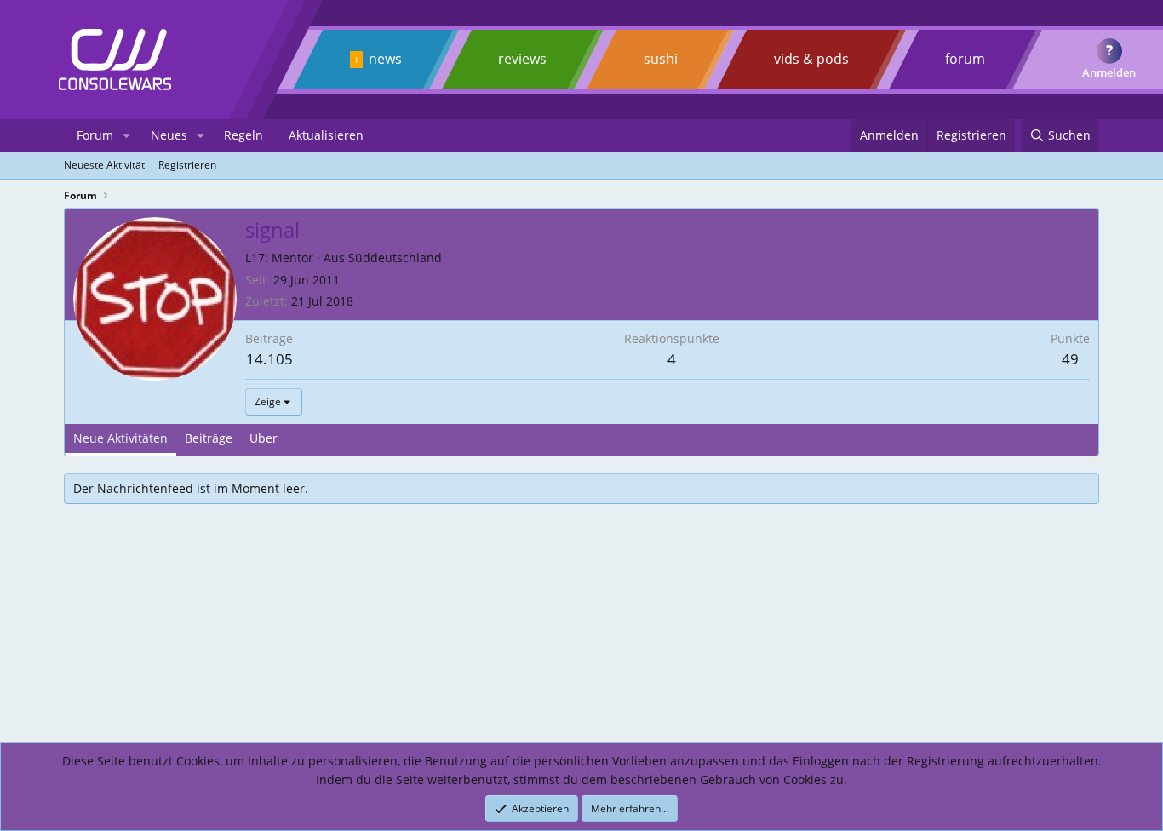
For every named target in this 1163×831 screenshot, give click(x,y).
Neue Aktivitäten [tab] (120, 438)
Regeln (243, 135)
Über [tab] (263, 438)
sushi (661, 58)
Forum (95, 135)
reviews (522, 58)
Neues (169, 135)
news (385, 58)
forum (965, 58)
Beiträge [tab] (208, 438)
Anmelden (1109, 72)
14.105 (269, 359)
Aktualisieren (326, 135)
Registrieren (187, 165)
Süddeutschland (395, 257)
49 (1070, 359)
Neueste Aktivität (104, 165)
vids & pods (811, 58)
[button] (126, 135)
